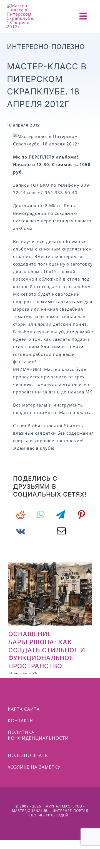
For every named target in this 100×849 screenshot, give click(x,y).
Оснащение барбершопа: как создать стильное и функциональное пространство (46, 649)
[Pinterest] (81, 515)
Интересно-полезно (45, 47)
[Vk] (20, 531)
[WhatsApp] (40, 515)
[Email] (61, 531)
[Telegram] (60, 515)
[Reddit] (20, 515)
